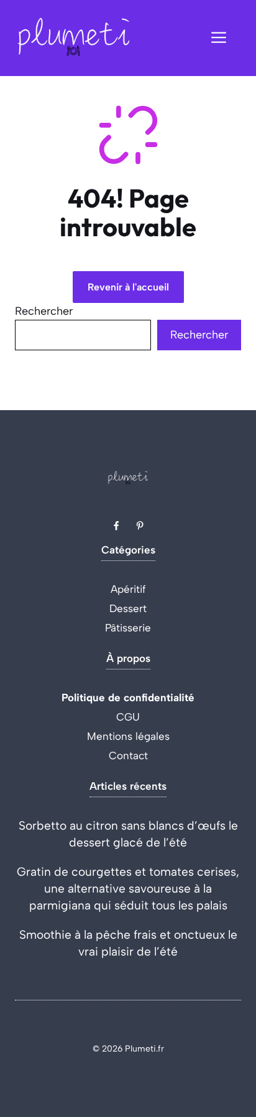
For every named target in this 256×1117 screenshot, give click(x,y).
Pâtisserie (128, 627)
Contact (128, 755)
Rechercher (44, 311)
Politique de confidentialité (128, 697)
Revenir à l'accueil (128, 287)
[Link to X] (116, 525)
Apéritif (128, 589)
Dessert (128, 608)
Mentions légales (128, 736)
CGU (128, 717)
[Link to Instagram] (139, 525)
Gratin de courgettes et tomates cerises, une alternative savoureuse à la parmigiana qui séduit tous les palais (128, 889)
